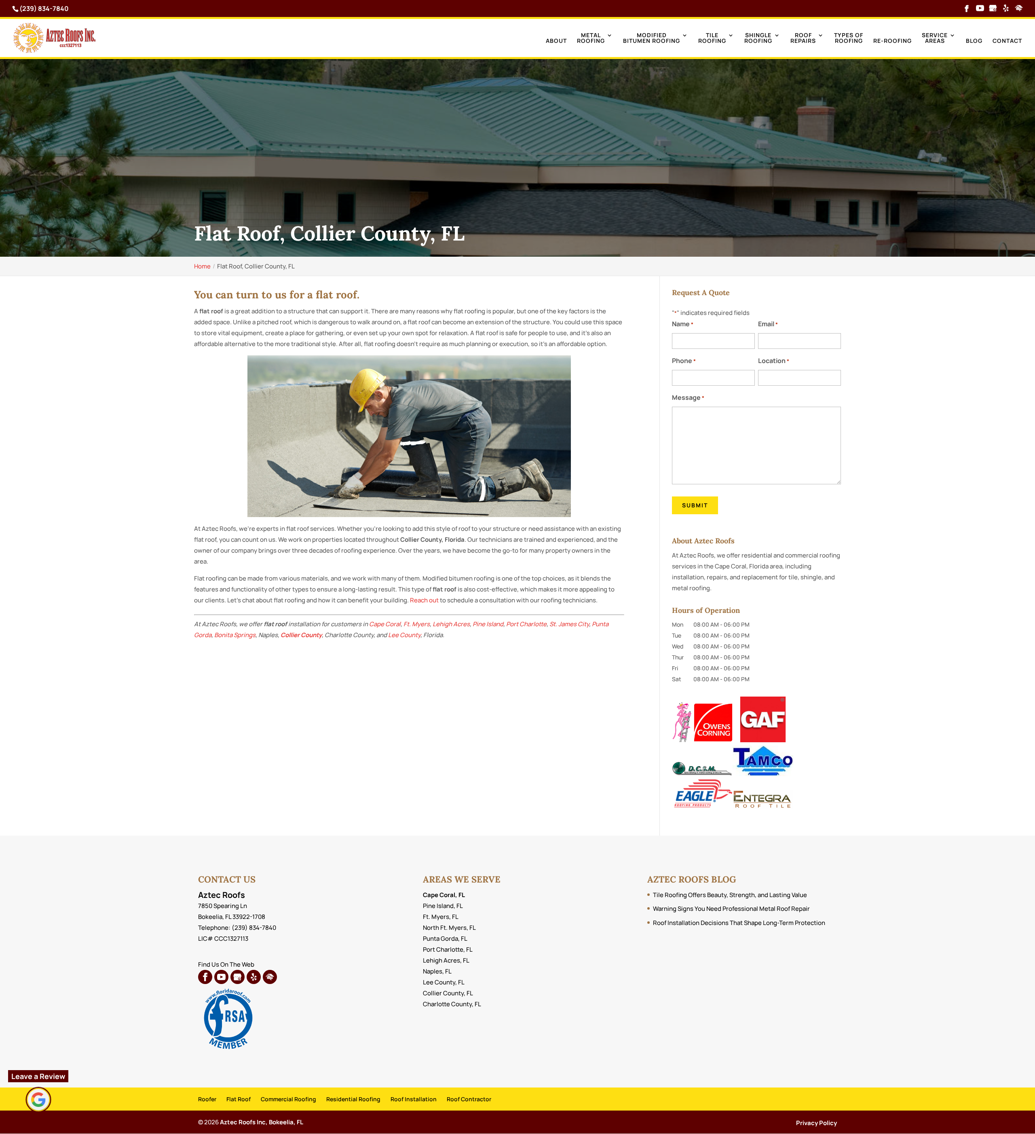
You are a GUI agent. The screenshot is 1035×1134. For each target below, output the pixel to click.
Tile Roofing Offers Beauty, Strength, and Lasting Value (730, 895)
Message (688, 397)
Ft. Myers (416, 624)
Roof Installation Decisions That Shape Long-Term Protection (739, 923)
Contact (1007, 41)
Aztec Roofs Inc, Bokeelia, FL (261, 1122)
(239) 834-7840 (44, 8)
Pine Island (488, 624)
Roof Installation (414, 1099)
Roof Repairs (803, 38)
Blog (974, 41)
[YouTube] (980, 8)
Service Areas (935, 38)
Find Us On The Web (226, 964)
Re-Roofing (892, 41)
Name (682, 323)
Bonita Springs (235, 635)
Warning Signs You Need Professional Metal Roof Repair (731, 908)
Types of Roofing (848, 38)
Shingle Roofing (758, 38)
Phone (684, 360)
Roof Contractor (469, 1099)
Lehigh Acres (451, 624)
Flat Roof (238, 1099)
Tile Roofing (712, 38)
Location (773, 360)
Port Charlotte (526, 624)
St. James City (569, 624)
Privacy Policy (816, 1123)
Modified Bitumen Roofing (651, 38)
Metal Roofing (591, 38)
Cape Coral (385, 624)
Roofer (207, 1099)
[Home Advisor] (1019, 8)
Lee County (404, 635)
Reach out (424, 600)
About (556, 41)
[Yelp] (1006, 8)
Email (768, 323)
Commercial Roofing (288, 1099)
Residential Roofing (353, 1099)
